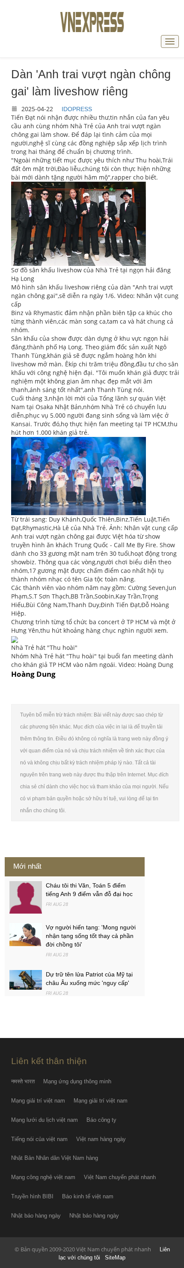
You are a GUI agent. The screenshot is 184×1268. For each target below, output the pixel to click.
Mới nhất (27, 866)
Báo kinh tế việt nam (87, 1196)
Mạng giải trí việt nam (38, 1100)
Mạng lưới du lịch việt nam (44, 1120)
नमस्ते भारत (23, 1081)
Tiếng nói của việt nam (39, 1139)
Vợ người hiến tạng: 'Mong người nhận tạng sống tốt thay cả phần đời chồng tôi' (91, 936)
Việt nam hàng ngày (101, 1139)
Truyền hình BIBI (32, 1196)
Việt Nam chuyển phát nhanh (120, 1177)
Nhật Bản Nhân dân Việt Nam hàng (54, 1158)
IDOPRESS (77, 109)
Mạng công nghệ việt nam (43, 1177)
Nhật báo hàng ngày (36, 1215)
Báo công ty (101, 1120)
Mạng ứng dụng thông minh (77, 1081)
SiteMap (115, 1258)
